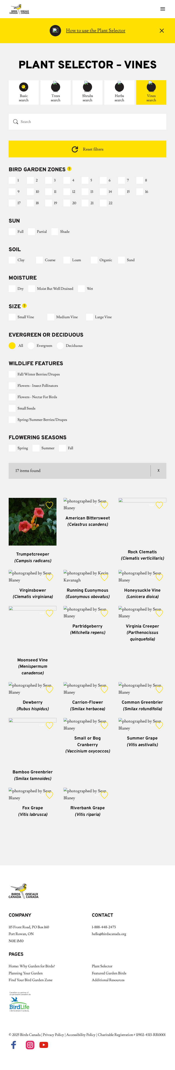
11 (55, 191)
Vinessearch (151, 98)
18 (37, 203)
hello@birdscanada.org (109, 934)
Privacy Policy (53, 1035)
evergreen (44, 345)
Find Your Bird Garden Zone (30, 980)
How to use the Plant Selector (95, 30)
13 (91, 191)
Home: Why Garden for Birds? (32, 966)
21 (91, 203)
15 (128, 191)
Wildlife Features (36, 363)
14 (110, 191)
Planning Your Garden (26, 973)
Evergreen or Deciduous (46, 335)
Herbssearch (119, 98)
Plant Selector (102, 966)
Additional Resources (108, 980)
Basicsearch (23, 98)
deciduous (74, 345)
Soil (15, 249)
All (20, 345)
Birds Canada (30, 1035)
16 (146, 191)
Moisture (23, 278)
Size (27, 306)
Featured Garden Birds (109, 973)
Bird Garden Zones (48, 169)
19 (55, 203)
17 (19, 203)
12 (73, 191)
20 (74, 203)
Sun (14, 221)
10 (37, 191)
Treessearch (55, 98)
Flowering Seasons (38, 437)
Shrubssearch (87, 98)
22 (110, 203)
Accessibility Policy (80, 1035)
